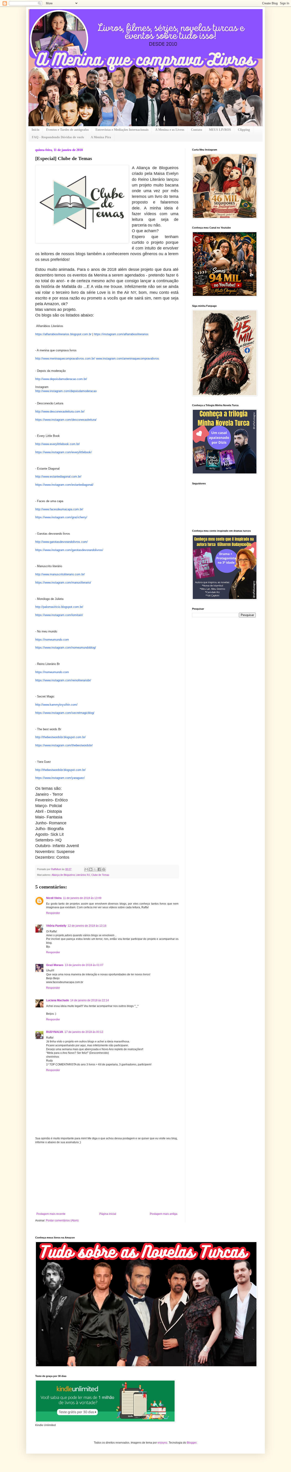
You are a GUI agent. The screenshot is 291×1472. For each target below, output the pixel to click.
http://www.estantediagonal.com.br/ (58, 476)
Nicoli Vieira (54, 898)
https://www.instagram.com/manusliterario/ (63, 582)
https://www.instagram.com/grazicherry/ (61, 517)
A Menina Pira (101, 137)
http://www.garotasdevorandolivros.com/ (61, 542)
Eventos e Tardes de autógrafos (67, 129)
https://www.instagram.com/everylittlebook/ (63, 452)
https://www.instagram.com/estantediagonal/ (64, 484)
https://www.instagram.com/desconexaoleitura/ (66, 419)
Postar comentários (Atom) (62, 1220)
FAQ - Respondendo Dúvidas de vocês (58, 137)
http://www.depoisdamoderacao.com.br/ (61, 379)
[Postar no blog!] (90, 869)
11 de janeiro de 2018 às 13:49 (82, 898)
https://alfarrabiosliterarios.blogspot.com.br (63, 334)
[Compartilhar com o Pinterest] (103, 869)
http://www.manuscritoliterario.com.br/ (60, 574)
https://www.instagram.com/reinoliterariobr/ (63, 680)
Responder (53, 913)
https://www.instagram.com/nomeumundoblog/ (65, 647)
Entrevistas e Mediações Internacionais (121, 129)
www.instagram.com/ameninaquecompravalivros (127, 358)
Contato (196, 129)
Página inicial (107, 1213)
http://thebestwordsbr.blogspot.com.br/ (60, 737)
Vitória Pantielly (56, 925)
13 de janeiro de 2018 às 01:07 (84, 965)
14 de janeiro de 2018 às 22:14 (89, 1000)
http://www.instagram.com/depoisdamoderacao (66, 391)
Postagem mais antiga (163, 1213)
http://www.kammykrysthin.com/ (56, 704)
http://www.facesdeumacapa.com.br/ (59, 509)
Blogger (191, 1442)
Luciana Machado (57, 1000)
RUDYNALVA (54, 1032)
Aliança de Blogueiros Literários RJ (71, 874)
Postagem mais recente (50, 1213)
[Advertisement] (107, 1178)
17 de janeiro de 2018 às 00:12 (84, 1032)
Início (35, 129)
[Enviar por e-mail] (86, 869)
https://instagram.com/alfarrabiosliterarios (121, 334)
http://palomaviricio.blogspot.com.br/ (59, 607)
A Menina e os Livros (169, 129)
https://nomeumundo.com (52, 639)
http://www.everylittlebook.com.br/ (57, 444)
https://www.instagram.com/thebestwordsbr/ (64, 745)
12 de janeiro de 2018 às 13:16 (87, 925)
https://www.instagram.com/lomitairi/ (59, 615)
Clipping (244, 129)
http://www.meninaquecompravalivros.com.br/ (65, 358)
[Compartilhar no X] (95, 869)
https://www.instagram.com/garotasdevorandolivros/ (69, 550)
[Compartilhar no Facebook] (99, 869)
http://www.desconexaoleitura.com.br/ (60, 411)
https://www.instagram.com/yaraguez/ (60, 778)
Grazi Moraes (54, 965)
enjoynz (162, 1442)
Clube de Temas (100, 874)
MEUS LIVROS (220, 129)
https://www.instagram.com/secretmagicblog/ (64, 713)
